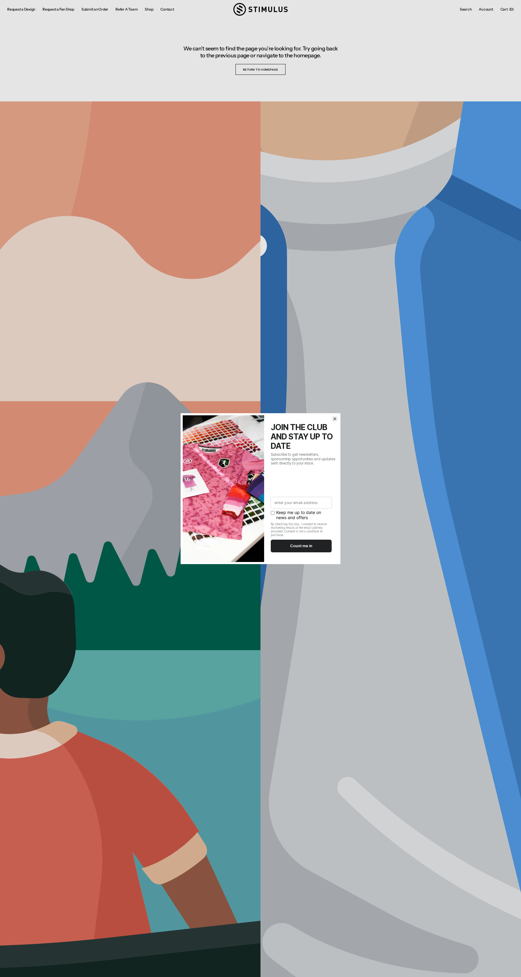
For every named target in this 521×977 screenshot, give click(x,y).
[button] (465, 9)
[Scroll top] (512, 968)
